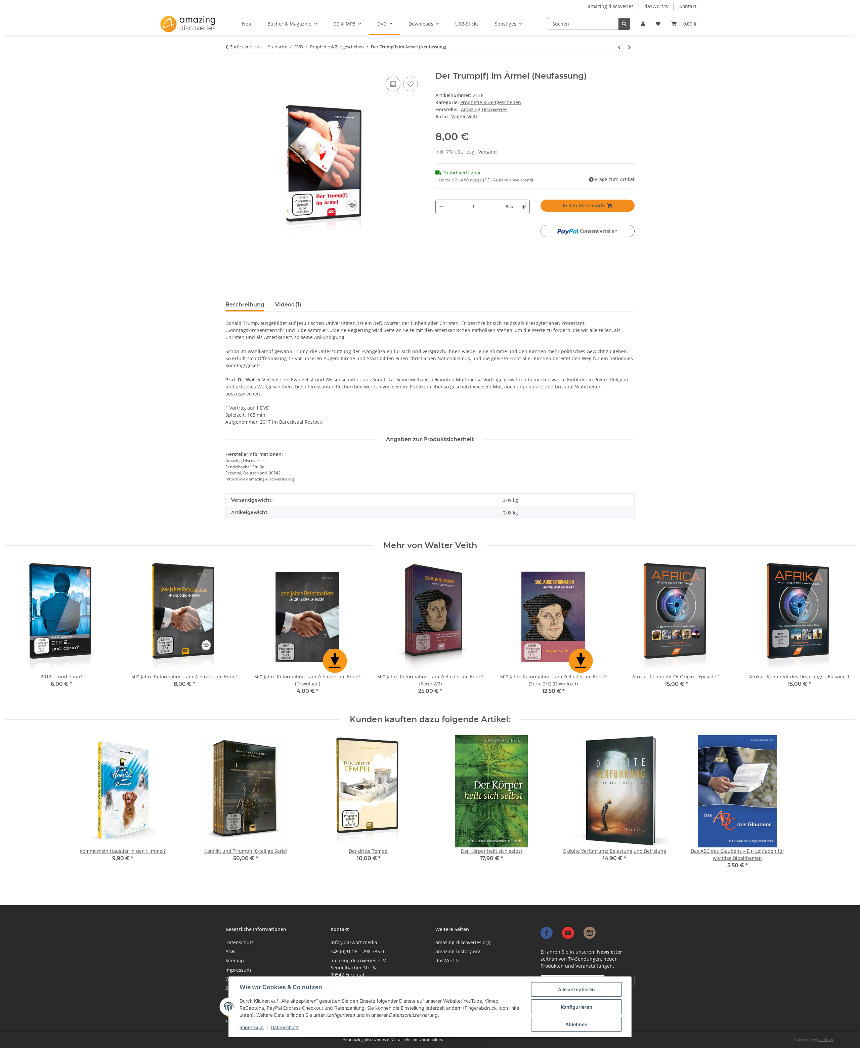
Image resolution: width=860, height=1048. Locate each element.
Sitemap (234, 960)
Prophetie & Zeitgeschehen (490, 102)
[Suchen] (624, 24)
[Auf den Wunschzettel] (410, 84)
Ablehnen (576, 1024)
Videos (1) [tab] (288, 304)
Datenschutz (285, 1027)
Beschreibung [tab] (244, 304)
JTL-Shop (825, 1039)
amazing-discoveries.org (462, 942)
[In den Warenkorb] (228, 68)
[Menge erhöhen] (523, 207)
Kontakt (687, 6)
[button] (643, 23)
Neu (246, 23)
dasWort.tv (656, 6)
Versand (487, 152)
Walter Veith (465, 116)
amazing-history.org (457, 951)
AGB (230, 951)
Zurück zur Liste (246, 47)
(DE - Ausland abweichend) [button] (508, 180)
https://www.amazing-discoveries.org (260, 479)
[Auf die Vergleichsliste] (393, 84)
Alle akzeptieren (576, 989)
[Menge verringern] (441, 207)
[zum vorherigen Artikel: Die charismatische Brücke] (619, 47)
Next (843, 632)
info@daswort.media (354, 942)
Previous (16, 632)
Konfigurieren (576, 1007)
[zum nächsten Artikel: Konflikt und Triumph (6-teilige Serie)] (630, 47)
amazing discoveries (611, 6)
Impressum (252, 1027)
